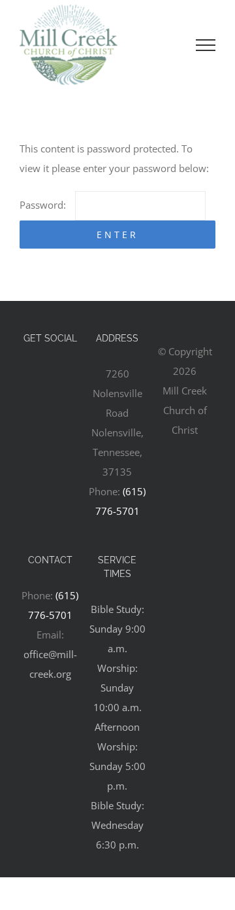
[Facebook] (50, 374)
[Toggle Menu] (205, 45)
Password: (44, 204)
